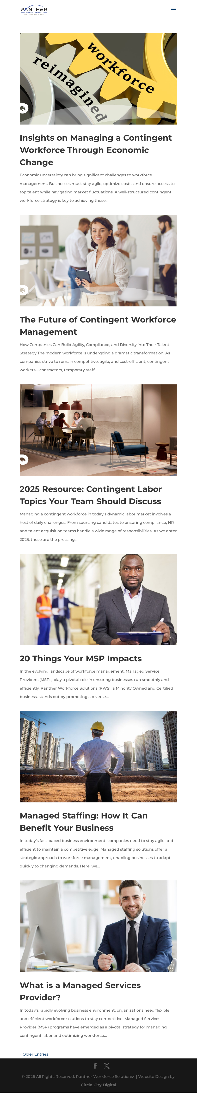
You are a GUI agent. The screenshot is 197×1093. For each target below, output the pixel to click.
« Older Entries (34, 1054)
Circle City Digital (98, 1085)
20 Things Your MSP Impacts (81, 658)
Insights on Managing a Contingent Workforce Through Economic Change (96, 150)
